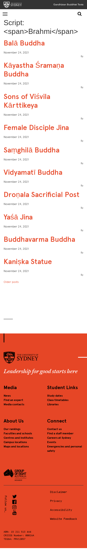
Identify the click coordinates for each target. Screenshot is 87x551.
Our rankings (12, 429)
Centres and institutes (18, 437)
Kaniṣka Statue (28, 261)
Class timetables (57, 400)
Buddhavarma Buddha (39, 239)
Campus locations (15, 442)
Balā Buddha (24, 42)
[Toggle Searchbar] (79, 14)
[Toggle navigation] (5, 14)
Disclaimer (58, 492)
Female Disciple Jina (36, 127)
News (7, 395)
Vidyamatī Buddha (33, 172)
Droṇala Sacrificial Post (42, 194)
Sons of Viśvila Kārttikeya (27, 101)
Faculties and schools (18, 433)
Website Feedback (63, 519)
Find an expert (13, 400)
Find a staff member (60, 433)
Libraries (52, 404)
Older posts (11, 282)
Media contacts (14, 404)
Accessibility (61, 510)
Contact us (54, 429)
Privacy (56, 501)
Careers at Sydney (59, 437)
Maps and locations (16, 446)
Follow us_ (5, 504)
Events (51, 442)
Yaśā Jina (18, 216)
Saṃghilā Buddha (31, 149)
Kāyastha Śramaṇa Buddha (34, 69)
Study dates (55, 395)
